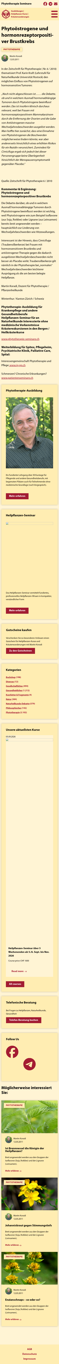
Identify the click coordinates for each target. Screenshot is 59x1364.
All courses (15, 984)
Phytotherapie (11, 49)
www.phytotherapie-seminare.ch (20, 339)
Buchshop (11, 677)
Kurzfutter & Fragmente (17, 695)
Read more (18, 971)
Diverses (10, 682)
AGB (29, 1349)
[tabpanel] (29, 1139)
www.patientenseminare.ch (17, 378)
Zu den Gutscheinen (20, 651)
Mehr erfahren (17, 496)
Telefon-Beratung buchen (23, 1020)
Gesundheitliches (14, 691)
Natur (8, 699)
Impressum (29, 1359)
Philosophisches (13, 708)
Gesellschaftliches (14, 686)
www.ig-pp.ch (17, 365)
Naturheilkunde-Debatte (18, 704)
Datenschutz (29, 1354)
